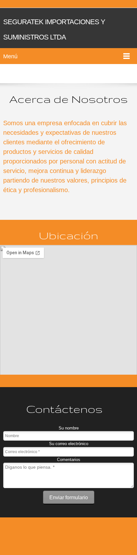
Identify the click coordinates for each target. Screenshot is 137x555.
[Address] (82, 534)
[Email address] (67, 534)
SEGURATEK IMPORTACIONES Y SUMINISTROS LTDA (54, 29)
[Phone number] (51, 534)
